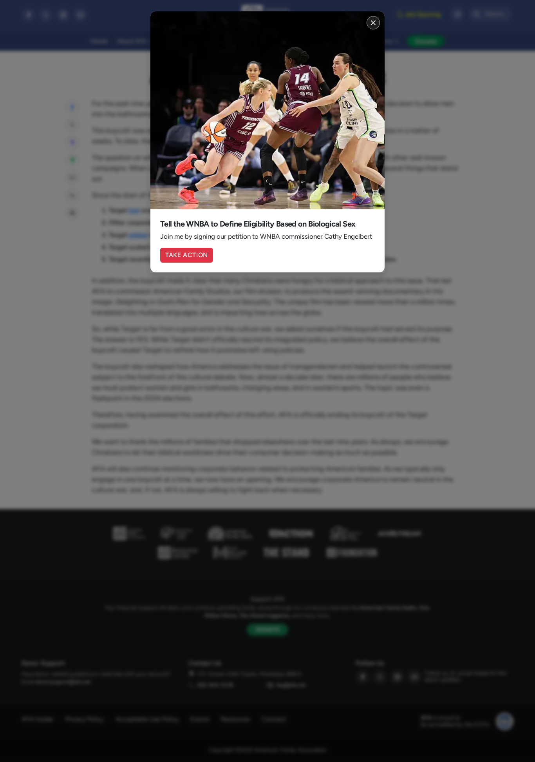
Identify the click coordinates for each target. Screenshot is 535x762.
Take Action (186, 255)
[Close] (373, 22)
